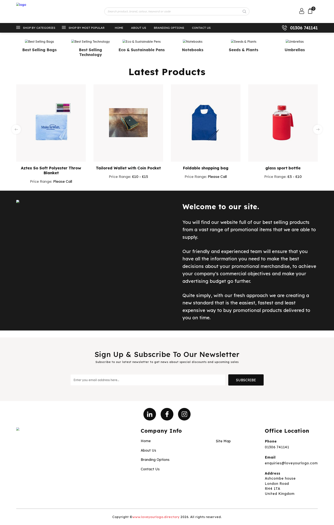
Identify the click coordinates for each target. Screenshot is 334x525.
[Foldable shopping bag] (205, 122)
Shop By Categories (39, 28)
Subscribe (246, 380)
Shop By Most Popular (87, 28)
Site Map (223, 441)
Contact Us (201, 28)
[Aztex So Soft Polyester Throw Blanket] (51, 122)
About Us (138, 28)
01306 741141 (304, 28)
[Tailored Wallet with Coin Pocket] (128, 122)
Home (119, 28)
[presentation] (16, 129)
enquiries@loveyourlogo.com (291, 463)
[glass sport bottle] (283, 122)
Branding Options (169, 28)
